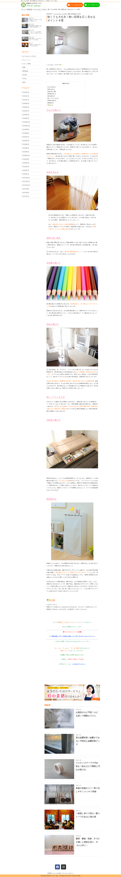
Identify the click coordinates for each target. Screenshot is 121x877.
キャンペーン (27, 60)
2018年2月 (26, 170)
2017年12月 (26, 177)
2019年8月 (26, 133)
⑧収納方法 (50, 102)
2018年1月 (26, 174)
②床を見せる (51, 89)
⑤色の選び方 (51, 96)
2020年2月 (26, 118)
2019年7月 (26, 137)
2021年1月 (26, 99)
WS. (79, 875)
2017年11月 (26, 181)
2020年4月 (26, 111)
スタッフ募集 (27, 63)
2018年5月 (26, 163)
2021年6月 (26, 92)
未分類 (25, 75)
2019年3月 (26, 148)
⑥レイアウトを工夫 (53, 98)
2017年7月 (26, 196)
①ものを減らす (51, 87)
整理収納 (73, 14)
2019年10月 (26, 125)
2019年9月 (26, 129)
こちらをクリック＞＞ (78, 664)
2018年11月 (26, 155)
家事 (69, 14)
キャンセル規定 (57, 873)
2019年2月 (26, 151)
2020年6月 (26, 103)
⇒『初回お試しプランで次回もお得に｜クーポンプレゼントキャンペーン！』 (72, 636)
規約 (24, 82)
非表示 (67, 83)
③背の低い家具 (51, 91)
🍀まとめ (50, 105)
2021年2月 (26, 96)
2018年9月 (26, 159)
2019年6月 (26, 140)
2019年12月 (26, 122)
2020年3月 (26, 114)
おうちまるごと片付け (60, 14)
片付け (79, 14)
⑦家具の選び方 (51, 100)
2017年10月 (26, 185)
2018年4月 (26, 166)
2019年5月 (26, 144)
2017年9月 (26, 189)
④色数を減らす (51, 93)
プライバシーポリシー (68, 873)
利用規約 (49, 873)
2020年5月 (26, 107)
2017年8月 (26, 192)
